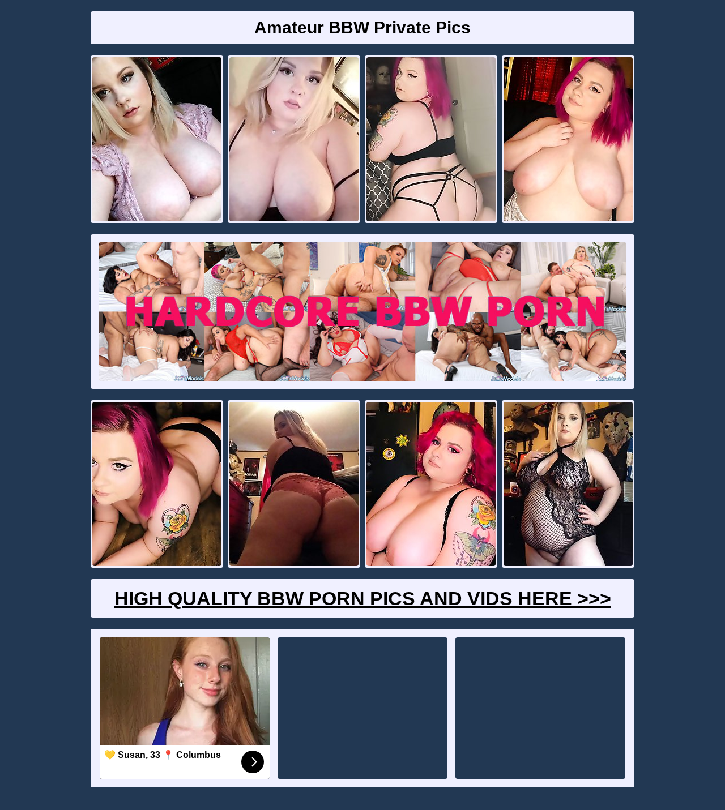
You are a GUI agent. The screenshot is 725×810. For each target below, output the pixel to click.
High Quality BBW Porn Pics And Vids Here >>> (362, 598)
